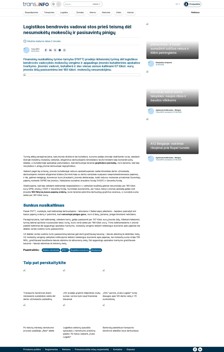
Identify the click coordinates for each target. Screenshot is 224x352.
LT (177, 4)
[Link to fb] (195, 349)
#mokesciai (96, 250)
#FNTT (65, 250)
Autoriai (130, 12)
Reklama (195, 12)
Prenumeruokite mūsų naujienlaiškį (92, 349)
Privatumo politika (32, 349)
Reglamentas (51, 349)
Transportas (49, 12)
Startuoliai (106, 12)
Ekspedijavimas (31, 12)
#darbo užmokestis (51, 250)
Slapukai (131, 349)
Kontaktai (117, 349)
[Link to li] (200, 349)
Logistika (64, 12)
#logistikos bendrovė (80, 250)
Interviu (93, 12)
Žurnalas (80, 12)
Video (118, 12)
